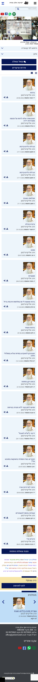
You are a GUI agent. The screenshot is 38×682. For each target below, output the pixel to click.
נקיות (11, 562)
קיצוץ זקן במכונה (28, 381)
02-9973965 (11, 632)
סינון (35, 54)
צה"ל (6, 568)
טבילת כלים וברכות (27, 146)
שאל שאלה (18, 61)
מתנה (33, 250)
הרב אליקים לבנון (28, 95)
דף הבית (33, 42)
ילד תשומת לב (27, 571)
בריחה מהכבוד (14, 559)
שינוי (30, 562)
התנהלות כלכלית (22, 562)
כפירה (19, 568)
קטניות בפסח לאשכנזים (25, 513)
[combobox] (19, 23)
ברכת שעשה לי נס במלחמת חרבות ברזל (19, 301)
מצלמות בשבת (29, 198)
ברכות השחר (30, 327)
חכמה (34, 562)
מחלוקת (24, 568)
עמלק (4, 565)
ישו (7, 565)
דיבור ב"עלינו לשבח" (27, 433)
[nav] (35, 3)
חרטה (11, 571)
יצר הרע (6, 571)
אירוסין (6, 562)
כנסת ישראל (32, 565)
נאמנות (6, 559)
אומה (22, 559)
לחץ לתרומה (19, 585)
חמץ (15, 562)
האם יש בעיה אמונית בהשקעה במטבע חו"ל (20, 460)
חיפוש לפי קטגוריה (29, 48)
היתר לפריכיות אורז (27, 487)
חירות (34, 571)
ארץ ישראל (28, 559)
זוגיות (16, 565)
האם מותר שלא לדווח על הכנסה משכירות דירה (22, 119)
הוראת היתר (12, 568)
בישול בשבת (31, 568)
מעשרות (31, 276)
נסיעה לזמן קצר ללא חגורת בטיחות (21, 407)
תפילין (34, 559)
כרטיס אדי (30, 539)
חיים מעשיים (17, 571)
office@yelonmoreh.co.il (16, 634)
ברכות (32, 92)
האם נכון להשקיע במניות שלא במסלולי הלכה (19, 354)
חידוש (11, 565)
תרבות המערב (23, 565)
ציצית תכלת (30, 224)
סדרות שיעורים (19, 67)
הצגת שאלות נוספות (19, 551)
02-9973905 (26, 632)
